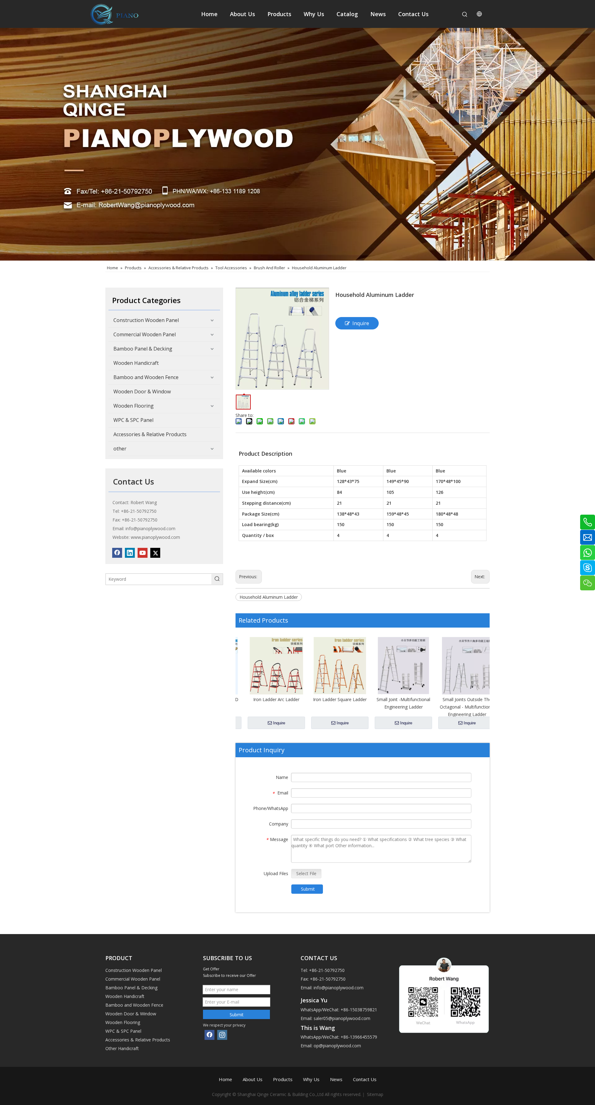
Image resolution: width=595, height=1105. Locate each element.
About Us (252, 1079)
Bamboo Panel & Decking (142, 348)
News (336, 1079)
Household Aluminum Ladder (269, 597)
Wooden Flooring (133, 405)
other (119, 448)
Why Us (311, 1079)
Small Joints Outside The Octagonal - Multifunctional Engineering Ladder (458, 706)
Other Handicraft (122, 1048)
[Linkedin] (130, 553)
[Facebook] (117, 553)
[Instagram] (222, 1035)
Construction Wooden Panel (146, 320)
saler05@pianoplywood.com (342, 1018)
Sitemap (375, 1094)
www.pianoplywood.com (155, 537)
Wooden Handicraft (136, 363)
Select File (306, 873)
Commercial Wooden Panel (144, 334)
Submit (308, 889)
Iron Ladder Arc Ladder (267, 699)
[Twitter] (155, 553)
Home (225, 1079)
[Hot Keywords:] (465, 14)
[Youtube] (143, 553)
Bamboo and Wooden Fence (145, 377)
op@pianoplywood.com (337, 1046)
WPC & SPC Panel (133, 420)
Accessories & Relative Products (150, 434)
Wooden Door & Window (142, 391)
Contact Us (365, 1079)
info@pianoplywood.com (150, 528)
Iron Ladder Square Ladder (331, 699)
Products (283, 1079)
